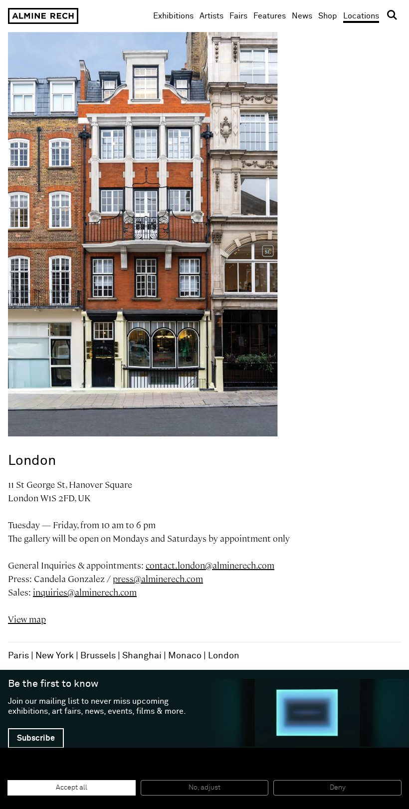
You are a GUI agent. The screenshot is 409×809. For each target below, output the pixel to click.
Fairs (238, 16)
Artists (211, 16)
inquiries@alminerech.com (85, 592)
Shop (327, 15)
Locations (361, 16)
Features (269, 16)
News (302, 16)
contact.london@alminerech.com (210, 565)
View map (27, 619)
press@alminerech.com (158, 579)
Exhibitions (173, 16)
